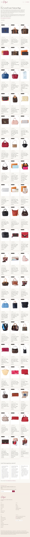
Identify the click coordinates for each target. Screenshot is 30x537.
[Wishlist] (25, 2)
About (16, 504)
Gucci (1, 509)
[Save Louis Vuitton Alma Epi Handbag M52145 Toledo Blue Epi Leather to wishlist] (8, 70)
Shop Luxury (2, 504)
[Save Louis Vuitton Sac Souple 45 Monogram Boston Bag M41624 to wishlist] (18, 25)
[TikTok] (21, 520)
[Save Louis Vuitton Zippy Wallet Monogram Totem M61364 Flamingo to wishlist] (18, 230)
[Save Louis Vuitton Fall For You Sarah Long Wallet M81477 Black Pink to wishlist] (28, 47)
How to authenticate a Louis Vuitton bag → (11, 480)
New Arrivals (2, 505)
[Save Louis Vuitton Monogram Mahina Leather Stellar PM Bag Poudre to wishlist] (8, 413)
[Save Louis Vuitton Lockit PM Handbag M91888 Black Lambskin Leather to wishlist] (8, 207)
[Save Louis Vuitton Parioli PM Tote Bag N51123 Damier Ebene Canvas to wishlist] (8, 389)
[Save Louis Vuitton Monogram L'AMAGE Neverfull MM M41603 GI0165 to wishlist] (28, 437)
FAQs (1, 516)
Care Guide (2, 525)
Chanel (1, 508)
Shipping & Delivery (3, 517)
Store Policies (2, 520)
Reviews (17, 505)
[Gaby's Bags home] (5, 2)
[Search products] (23, 2)
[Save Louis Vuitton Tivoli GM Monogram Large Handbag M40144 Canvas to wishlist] (8, 277)
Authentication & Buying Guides (4, 524)
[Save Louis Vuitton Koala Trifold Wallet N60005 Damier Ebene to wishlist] (8, 116)
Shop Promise (17, 509)
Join (13, 491)
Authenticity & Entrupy (18, 508)
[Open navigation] (1, 2)
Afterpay (2, 521)
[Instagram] (18, 520)
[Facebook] (16, 520)
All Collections (2, 512)
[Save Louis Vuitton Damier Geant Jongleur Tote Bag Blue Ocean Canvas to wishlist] (28, 299)
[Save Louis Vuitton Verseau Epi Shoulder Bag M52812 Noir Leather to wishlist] (28, 344)
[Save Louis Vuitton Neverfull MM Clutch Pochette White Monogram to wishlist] (8, 185)
